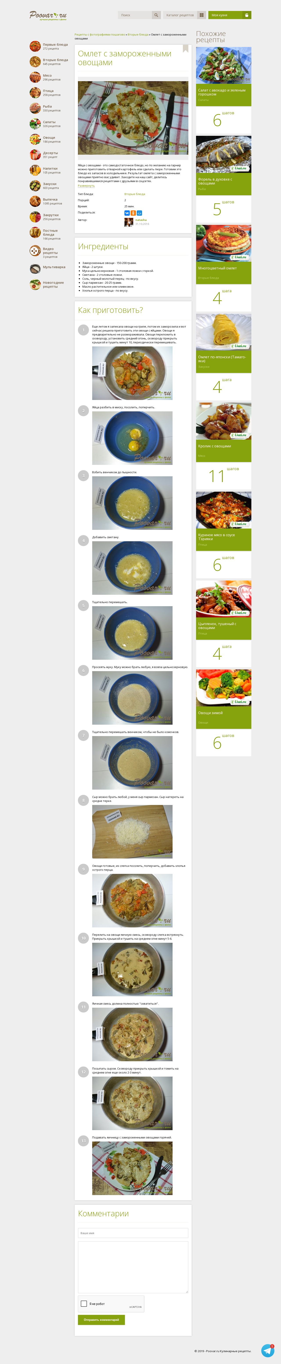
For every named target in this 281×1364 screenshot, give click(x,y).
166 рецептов (51, 234)
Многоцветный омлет (217, 268)
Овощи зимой (210, 713)
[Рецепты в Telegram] (267, 1351)
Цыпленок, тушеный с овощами (217, 626)
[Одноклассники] (133, 213)
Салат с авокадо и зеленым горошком (221, 92)
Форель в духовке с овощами (215, 181)
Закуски (203, 367)
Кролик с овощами (214, 446)
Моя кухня (219, 15)
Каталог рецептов (180, 15)
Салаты (203, 100)
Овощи (203, 722)
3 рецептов (50, 253)
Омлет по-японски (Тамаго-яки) (222, 359)
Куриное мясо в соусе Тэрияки (216, 537)
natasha (141, 220)
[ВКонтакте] (127, 213)
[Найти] (156, 15)
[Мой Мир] (139, 213)
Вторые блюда (134, 194)
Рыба (202, 189)
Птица (202, 545)
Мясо (201, 456)
